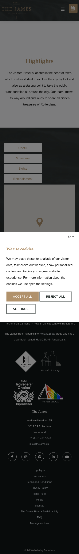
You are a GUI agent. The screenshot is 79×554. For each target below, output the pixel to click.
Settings (21, 309)
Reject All (55, 296)
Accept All (22, 296)
